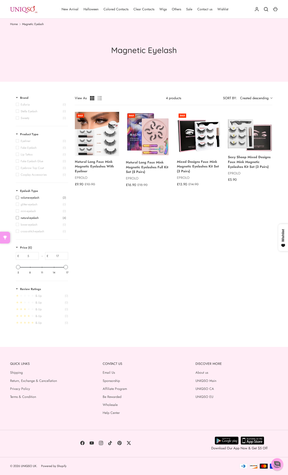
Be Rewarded (112, 396)
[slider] (18, 267)
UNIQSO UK (28, 466)
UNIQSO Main (205, 380)
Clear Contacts (143, 9)
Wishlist (222, 9)
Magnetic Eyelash (33, 24)
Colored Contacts (116, 9)
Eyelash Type (29, 191)
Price (26, 247)
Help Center (111, 412)
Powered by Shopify (53, 466)
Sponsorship (111, 380)
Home (14, 24)
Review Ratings (30, 289)
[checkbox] (41, 197)
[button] (277, 464)
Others (176, 9)
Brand (24, 98)
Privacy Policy (20, 388)
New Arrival (70, 9)
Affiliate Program (115, 388)
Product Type (29, 134)
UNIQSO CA (204, 388)
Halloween (90, 9)
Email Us (109, 372)
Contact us (204, 9)
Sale (189, 9)
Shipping (16, 372)
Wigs (163, 9)
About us (201, 372)
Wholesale (110, 404)
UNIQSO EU (204, 396)
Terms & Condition (23, 396)
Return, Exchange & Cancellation (33, 380)
